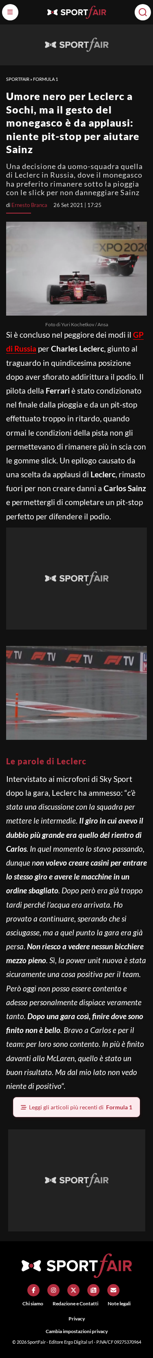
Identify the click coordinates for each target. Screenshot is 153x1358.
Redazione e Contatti (75, 1303)
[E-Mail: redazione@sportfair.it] (113, 1290)
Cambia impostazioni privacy (77, 1331)
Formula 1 (45, 79)
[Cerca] (143, 12)
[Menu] (10, 12)
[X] (73, 1290)
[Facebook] (33, 1290)
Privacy (77, 1319)
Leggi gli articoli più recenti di (80, 1107)
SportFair (17, 79)
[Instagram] (53, 1290)
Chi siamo (32, 1303)
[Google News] (93, 1290)
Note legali (119, 1303)
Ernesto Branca (29, 205)
